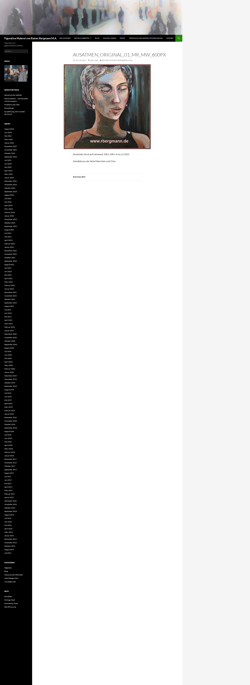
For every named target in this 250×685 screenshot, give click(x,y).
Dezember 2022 (10, 251)
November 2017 (10, 463)
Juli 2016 (7, 518)
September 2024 (10, 191)
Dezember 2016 (10, 501)
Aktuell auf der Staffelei (13, 95)
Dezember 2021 (10, 292)
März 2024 (8, 209)
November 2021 (10, 296)
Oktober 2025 (9, 153)
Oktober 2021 (9, 299)
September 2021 (10, 303)
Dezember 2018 (10, 417)
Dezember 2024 (10, 181)
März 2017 (8, 490)
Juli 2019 (7, 393)
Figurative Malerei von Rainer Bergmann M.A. (30, 38)
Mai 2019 (8, 400)
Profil (122, 38)
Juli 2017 (7, 476)
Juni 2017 (8, 480)
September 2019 (10, 386)
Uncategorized (10, 582)
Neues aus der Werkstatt (13, 575)
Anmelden (8, 596)
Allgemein (8, 568)
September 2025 (10, 157)
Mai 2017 (8, 483)
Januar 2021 (9, 330)
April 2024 (8, 205)
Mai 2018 (8, 442)
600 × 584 (94, 60)
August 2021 (9, 306)
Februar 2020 (9, 369)
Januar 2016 (9, 536)
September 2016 (10, 511)
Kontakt (169, 38)
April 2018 (8, 445)
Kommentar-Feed (11, 603)
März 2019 (8, 407)
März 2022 (8, 282)
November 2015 (10, 542)
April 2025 (8, 171)
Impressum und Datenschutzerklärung (146, 38)
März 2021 (8, 324)
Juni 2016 (8, 522)
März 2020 (8, 365)
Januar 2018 (9, 456)
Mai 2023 (8, 237)
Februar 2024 (9, 212)
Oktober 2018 (9, 424)
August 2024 (9, 195)
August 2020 (9, 348)
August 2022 (9, 264)
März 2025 (8, 174)
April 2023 (8, 240)
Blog (97, 38)
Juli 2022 (7, 268)
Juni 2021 (8, 313)
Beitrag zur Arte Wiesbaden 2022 (117, 60)
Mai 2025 (8, 167)
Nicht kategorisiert (11, 578)
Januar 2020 (9, 372)
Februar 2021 (9, 327)
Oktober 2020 (9, 341)
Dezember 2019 (10, 376)
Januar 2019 (9, 414)
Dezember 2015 (10, 539)
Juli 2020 (7, 351)
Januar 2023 (9, 247)
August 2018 (9, 431)
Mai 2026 (8, 136)
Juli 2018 (7, 435)
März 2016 (8, 532)
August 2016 (9, 515)
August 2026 (9, 129)
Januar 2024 (9, 216)
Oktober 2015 (9, 546)
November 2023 (10, 219)
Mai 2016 (8, 525)
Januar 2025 (9, 178)
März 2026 (8, 139)
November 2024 (10, 184)
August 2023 (9, 230)
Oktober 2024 (9, 188)
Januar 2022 (9, 289)
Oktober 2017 (9, 466)
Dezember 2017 (10, 459)
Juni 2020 (8, 355)
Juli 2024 (7, 198)
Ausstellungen (109, 38)
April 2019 (8, 403)
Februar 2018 (9, 452)
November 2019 (10, 379)
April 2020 (8, 362)
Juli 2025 (7, 160)
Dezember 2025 (10, 146)
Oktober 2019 (9, 383)
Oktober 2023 (9, 223)
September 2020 (10, 344)
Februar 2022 (9, 285)
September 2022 (10, 261)
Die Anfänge (9, 108)
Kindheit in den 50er (12, 105)
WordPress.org (10, 607)
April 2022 (8, 278)
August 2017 (9, 473)
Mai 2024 (8, 202)
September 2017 (10, 469)
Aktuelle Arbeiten (81, 38)
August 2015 (9, 549)
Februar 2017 (9, 494)
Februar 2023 (9, 244)
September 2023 (10, 226)
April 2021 (8, 320)
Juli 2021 (7, 310)
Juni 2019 (8, 397)
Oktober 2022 (9, 257)
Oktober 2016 (9, 508)
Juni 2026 (8, 132)
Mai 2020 (8, 358)
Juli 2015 (7, 553)
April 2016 (8, 529)
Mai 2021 (8, 317)
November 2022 (10, 254)
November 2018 (10, 421)
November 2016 (10, 504)
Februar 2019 (9, 410)
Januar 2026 (9, 143)
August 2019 (9, 390)
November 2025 (10, 150)
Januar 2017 (9, 497)
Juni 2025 (8, 164)
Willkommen (64, 38)
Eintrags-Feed (9, 600)
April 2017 (8, 487)
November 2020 (10, 337)
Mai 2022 (8, 275)
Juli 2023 (7, 233)
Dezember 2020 (10, 334)
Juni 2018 (8, 438)
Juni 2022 (8, 271)
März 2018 (8, 449)
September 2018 (10, 428)
